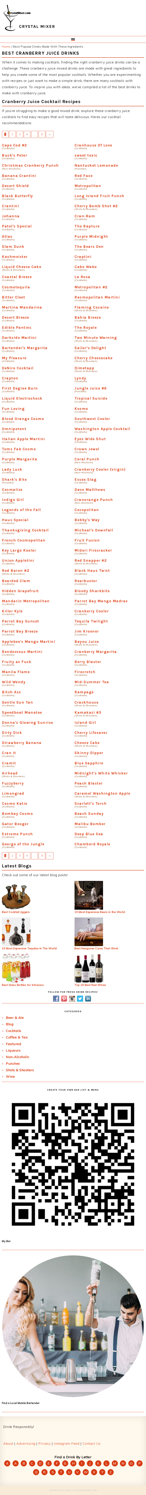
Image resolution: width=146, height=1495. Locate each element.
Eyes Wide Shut (90, 439)
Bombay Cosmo (17, 813)
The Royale (86, 327)
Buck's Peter (14, 155)
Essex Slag (86, 479)
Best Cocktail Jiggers (16, 912)
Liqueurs (13, 1050)
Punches (13, 1063)
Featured (13, 1044)
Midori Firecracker (93, 550)
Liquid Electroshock (22, 398)
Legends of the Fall (21, 510)
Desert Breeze (15, 317)
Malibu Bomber (90, 824)
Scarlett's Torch (91, 803)
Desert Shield (15, 186)
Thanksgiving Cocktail (25, 530)
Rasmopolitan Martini (97, 297)
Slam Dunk (13, 246)
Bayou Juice (87, 641)
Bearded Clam (16, 581)
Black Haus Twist (92, 570)
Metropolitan (88, 186)
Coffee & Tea (17, 1037)
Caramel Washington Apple (102, 793)
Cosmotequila (16, 287)
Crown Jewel (87, 449)
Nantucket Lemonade (96, 165)
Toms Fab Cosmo (19, 449)
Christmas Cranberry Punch (30, 165)
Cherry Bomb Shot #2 (96, 206)
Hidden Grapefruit (20, 591)
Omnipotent (14, 429)
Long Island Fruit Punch (100, 196)
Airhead (10, 773)
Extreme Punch (17, 834)
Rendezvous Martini (22, 652)
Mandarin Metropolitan (26, 601)
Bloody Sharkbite (92, 591)
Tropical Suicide (91, 398)
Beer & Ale (15, 1017)
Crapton (10, 378)
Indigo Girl (13, 500)
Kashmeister (15, 256)
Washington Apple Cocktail (102, 429)
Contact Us (92, 1443)
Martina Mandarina (22, 307)
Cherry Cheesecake (94, 358)
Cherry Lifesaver (91, 732)
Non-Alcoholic (17, 1057)
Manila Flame (16, 672)
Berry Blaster (88, 662)
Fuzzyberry (13, 783)
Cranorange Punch (94, 500)
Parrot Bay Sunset (20, 621)
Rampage (84, 692)
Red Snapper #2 (91, 560)
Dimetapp (84, 368)
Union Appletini (18, 560)
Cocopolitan (87, 510)
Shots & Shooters (20, 1070)
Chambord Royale (92, 844)
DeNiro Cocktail (18, 368)
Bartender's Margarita (25, 348)
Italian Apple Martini (23, 439)
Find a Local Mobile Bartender (21, 1403)
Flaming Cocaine (92, 307)
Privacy (44, 1443)
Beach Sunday (89, 813)
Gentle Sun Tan (17, 702)
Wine (10, 1076)
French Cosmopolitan (24, 540)
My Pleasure (14, 358)
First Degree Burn (20, 388)
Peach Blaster (89, 783)
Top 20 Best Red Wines (90, 985)
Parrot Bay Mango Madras (101, 601)
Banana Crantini (19, 176)
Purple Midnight (91, 236)
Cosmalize (12, 489)
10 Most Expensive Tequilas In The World (29, 948)
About (8, 1443)
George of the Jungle (23, 844)
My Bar (6, 1241)
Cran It (9, 753)
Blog (9, 1024)
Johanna (11, 216)
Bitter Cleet (13, 297)
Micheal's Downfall (94, 530)
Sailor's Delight (90, 348)
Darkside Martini (19, 337)
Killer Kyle (12, 611)
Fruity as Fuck (16, 662)
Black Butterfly (17, 196)
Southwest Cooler (92, 419)
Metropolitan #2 (91, 287)
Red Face (84, 176)
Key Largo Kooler (19, 550)
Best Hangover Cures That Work (96, 948)
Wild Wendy (13, 682)
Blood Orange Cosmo (23, 419)
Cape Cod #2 (14, 145)
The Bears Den (89, 246)
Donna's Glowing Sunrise (27, 722)
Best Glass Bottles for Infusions (23, 985)
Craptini (83, 256)
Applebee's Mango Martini (28, 641)
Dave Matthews (90, 489)
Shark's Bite (14, 479)
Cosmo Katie (14, 803)
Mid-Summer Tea (92, 682)
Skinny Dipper (89, 753)
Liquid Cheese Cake (21, 267)
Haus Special (15, 520)
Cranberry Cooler (92, 611)
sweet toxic (86, 155)
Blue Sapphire (89, 763)
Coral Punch (87, 459)
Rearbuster (86, 581)
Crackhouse (86, 702)
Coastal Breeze (17, 277)
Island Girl (85, 722)
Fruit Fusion (87, 540)
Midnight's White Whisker (101, 773)
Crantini (10, 206)
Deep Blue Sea (89, 834)
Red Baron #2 (15, 570)
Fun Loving (13, 408)
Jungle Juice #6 (91, 388)
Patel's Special (17, 226)
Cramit (9, 763)
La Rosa (82, 277)
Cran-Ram (85, 216)
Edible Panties (16, 327)
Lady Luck (12, 469)
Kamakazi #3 (88, 712)
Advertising (25, 1443)
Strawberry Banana (22, 743)
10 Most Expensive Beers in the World (100, 912)
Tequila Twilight (91, 621)
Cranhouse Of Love (93, 145)
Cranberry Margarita (96, 652)
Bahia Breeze (88, 317)
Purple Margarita (19, 459)
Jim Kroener (87, 631)
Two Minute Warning (96, 337)
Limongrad (13, 793)
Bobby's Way (87, 520)
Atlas (7, 236)
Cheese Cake (87, 743)
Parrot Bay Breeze (20, 631)
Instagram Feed (66, 1443)
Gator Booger (15, 824)
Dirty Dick (12, 732)
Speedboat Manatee (22, 712)
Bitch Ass (11, 692)
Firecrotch (85, 672)
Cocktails (13, 1031)
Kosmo (81, 408)
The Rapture (87, 226)
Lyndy (80, 378)
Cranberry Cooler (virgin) (100, 469)
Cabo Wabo (86, 267)
